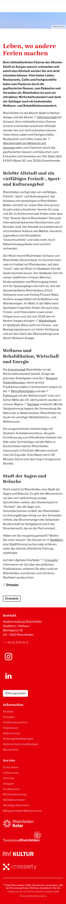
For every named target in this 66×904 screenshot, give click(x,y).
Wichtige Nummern (16, 805)
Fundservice (11, 789)
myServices (11, 772)
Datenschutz (11, 733)
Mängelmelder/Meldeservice (22, 811)
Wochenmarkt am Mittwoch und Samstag (24, 145)
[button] (8, 656)
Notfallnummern (14, 800)
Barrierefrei (10, 749)
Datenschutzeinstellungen (20, 744)
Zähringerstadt (47, 117)
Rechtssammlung (14, 794)
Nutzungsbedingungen (18, 738)
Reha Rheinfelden (23, 391)
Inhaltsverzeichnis (15, 722)
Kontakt (8, 711)
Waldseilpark (47, 320)
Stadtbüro (56, 540)
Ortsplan (12, 585)
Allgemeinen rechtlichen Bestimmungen (31, 891)
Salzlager (33, 404)
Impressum (10, 728)
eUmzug (8, 778)
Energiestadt (16, 369)
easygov (8, 783)
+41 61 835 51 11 (17, 642)
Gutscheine (10, 767)
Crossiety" (52, 560)
